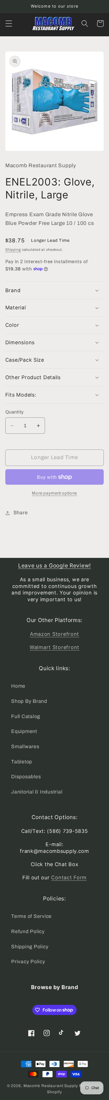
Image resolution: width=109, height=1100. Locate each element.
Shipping (13, 250)
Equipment (24, 731)
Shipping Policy (29, 946)
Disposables (26, 776)
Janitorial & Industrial (36, 792)
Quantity (14, 412)
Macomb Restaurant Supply (50, 1086)
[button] (8, 23)
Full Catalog (25, 716)
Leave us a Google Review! (54, 565)
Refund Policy (28, 931)
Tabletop (21, 761)
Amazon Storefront (54, 634)
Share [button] (20, 512)
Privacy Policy (28, 961)
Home (18, 686)
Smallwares (25, 746)
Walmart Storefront (54, 647)
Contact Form (69, 877)
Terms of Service (31, 916)
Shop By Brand (29, 701)
